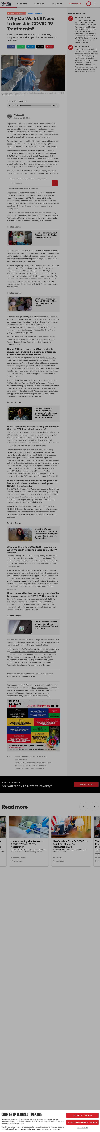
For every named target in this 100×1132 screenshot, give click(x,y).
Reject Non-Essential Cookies (82, 1122)
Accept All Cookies (82, 1115)
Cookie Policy (82, 1128)
